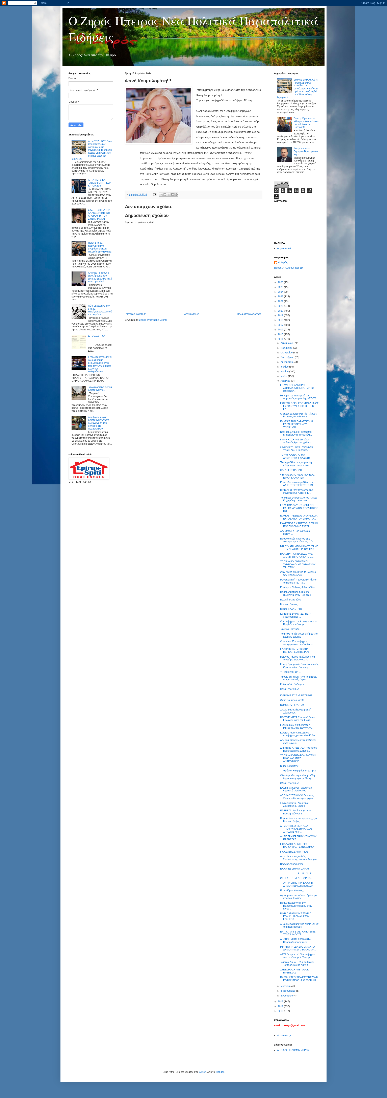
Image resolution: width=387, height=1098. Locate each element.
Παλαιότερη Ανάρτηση (249, 314)
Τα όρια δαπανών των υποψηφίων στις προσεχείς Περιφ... (298, 678)
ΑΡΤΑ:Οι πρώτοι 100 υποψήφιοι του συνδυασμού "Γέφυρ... (297, 956)
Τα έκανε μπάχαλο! (290, 629)
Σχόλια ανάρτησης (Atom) (153, 320)
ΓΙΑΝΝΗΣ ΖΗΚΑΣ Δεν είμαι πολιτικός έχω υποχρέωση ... (297, 441)
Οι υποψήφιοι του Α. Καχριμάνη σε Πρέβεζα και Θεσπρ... (298, 623)
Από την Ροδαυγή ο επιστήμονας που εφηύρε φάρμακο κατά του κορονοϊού (100, 277)
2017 (281, 325)
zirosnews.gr (284, 1035)
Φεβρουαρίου (288, 990)
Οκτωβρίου (287, 352)
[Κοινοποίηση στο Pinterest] (176, 195)
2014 (281, 339)
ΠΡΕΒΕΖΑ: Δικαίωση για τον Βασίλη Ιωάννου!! (295, 812)
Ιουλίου (285, 366)
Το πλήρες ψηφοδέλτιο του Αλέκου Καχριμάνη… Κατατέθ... (298, 499)
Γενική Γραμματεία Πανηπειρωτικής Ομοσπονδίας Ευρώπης (299, 665)
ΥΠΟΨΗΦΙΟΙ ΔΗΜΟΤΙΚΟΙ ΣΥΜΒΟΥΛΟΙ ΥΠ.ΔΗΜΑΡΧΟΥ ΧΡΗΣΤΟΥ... (297, 564)
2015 (281, 334)
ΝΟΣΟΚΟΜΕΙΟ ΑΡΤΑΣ (292, 705)
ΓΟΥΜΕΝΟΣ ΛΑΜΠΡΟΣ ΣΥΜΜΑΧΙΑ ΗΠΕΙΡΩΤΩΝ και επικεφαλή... (297, 388)
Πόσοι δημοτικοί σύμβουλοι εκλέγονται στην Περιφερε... (296, 593)
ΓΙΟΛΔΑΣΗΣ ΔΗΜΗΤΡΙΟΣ (294, 851)
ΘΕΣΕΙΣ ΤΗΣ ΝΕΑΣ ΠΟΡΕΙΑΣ (296, 878)
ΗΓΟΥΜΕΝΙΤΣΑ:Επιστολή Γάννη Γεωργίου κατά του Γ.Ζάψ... (297, 719)
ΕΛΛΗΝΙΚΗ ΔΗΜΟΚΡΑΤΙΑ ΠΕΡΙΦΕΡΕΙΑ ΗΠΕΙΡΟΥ (294, 650)
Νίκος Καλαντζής (289, 766)
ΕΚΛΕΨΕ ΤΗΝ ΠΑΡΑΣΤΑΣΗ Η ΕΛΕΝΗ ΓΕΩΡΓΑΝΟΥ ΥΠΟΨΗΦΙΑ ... (296, 424)
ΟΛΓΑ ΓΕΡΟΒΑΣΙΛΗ (291, 470)
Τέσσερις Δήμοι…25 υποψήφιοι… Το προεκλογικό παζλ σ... (298, 963)
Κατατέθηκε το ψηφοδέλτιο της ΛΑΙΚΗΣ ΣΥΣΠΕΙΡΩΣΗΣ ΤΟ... (297, 484)
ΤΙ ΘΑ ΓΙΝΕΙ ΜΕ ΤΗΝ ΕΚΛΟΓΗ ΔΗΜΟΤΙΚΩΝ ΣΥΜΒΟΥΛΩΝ (296, 884)
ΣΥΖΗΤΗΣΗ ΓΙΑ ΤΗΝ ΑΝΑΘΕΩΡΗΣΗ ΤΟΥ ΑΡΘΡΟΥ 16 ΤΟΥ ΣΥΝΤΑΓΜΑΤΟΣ (99, 214)
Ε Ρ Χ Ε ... (297, 873)
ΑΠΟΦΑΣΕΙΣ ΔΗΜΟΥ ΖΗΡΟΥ (293, 1050)
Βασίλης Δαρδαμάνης (291, 864)
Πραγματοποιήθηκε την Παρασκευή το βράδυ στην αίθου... (296, 905)
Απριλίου (286, 380)
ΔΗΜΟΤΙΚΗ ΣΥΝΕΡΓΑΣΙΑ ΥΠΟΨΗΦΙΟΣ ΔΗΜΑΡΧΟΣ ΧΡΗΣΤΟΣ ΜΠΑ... (296, 829)
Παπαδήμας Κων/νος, (292, 890)
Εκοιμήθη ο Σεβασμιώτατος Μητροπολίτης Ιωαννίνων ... (296, 726)
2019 (281, 315)
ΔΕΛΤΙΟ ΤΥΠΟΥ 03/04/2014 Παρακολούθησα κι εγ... (295, 940)
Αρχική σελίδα (191, 314)
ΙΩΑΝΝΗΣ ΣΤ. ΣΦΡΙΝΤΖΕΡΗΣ (296, 695)
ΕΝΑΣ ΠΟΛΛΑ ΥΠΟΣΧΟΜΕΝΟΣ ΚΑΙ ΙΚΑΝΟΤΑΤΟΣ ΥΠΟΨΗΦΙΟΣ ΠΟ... (299, 508)
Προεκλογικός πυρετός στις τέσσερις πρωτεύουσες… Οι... (297, 540)
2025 (281, 287)
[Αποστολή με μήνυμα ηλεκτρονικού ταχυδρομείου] (161, 195)
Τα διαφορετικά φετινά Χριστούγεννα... (100, 388)
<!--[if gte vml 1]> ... (290, 672)
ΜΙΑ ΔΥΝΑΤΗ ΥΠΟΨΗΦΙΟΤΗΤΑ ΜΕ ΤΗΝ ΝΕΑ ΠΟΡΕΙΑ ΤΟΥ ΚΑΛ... (299, 548)
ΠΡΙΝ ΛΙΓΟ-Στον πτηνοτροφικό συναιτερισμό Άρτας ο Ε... (296, 491)
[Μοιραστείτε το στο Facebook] (173, 195)
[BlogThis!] (165, 195)
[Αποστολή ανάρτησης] (154, 194)
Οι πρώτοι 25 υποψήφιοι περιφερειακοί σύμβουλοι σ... (297, 643)
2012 (281, 1006)
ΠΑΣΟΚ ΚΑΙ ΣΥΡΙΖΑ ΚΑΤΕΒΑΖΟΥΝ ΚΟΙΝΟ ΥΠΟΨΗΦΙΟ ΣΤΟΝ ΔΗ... (299, 979)
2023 (281, 296)
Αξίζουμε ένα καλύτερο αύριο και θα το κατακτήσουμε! (299, 925)
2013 (281, 1001)
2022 (281, 301)
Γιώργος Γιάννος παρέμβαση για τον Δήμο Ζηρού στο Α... (297, 658)
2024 (281, 291)
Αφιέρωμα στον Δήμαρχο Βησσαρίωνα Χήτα (306, 151)
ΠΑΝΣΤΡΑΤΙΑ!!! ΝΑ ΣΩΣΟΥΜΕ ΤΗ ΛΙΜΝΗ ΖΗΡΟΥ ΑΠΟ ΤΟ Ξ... (298, 555)
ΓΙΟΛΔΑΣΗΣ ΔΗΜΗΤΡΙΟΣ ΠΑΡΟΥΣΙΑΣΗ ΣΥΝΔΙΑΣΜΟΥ (297, 845)
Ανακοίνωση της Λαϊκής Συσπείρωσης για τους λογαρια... (299, 858)
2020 (281, 310)
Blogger (219, 1072)
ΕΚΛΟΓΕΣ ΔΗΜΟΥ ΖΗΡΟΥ (294, 868)
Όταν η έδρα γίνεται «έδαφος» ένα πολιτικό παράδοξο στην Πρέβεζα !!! (306, 123)
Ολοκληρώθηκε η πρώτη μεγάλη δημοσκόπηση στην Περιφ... (297, 777)
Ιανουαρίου (287, 995)
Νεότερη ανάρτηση (136, 314)
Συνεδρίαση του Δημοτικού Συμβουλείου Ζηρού (294, 804)
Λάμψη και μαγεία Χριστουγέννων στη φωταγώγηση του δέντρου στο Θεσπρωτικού (98, 423)
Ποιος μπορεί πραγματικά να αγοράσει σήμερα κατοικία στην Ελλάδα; (100, 247)
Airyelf (202, 1072)
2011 (281, 1011)
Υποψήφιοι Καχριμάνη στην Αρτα (298, 770)
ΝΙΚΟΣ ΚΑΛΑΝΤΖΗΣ (291, 609)
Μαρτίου (285, 986)
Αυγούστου (287, 362)
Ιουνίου (285, 371)
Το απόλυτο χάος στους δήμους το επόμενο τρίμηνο (299, 635)
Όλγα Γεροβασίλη (289, 689)
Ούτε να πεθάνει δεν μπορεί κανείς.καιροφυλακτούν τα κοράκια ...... (100, 310)
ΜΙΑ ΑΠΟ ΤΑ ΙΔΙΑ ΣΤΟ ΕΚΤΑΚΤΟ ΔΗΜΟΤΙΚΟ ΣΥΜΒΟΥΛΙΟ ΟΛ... (298, 948)
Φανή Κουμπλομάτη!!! (292, 700)
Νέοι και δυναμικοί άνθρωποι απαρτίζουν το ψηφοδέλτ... (296, 433)
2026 (281, 282)
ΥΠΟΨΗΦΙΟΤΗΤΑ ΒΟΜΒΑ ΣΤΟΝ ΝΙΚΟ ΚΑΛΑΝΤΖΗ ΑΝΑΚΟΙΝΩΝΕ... (298, 758)
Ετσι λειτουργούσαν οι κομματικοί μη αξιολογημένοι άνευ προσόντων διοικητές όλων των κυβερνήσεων (100, 364)
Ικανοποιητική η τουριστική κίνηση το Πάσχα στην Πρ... (298, 581)
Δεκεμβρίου (287, 343)
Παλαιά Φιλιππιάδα (290, 599)
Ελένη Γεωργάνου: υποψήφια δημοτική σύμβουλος (296, 789)
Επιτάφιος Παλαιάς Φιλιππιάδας (297, 587)
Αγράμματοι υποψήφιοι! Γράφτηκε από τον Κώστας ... (298, 897)
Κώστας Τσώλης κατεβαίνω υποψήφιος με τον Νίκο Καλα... (298, 734)
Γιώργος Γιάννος (289, 604)
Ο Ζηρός (282, 262)
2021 (281, 306)
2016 (281, 329)
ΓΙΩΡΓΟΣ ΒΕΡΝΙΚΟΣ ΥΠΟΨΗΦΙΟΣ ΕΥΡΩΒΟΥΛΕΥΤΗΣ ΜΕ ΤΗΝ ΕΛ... (299, 406)
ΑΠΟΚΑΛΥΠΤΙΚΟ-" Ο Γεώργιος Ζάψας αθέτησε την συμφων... (297, 797)
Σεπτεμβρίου (288, 357)
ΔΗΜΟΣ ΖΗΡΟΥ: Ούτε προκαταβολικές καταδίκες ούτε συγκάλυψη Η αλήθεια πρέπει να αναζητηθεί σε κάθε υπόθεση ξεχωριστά (92, 150)
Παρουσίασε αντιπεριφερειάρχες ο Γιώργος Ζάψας (298, 819)
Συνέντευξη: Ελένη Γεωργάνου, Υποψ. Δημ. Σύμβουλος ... (296, 448)
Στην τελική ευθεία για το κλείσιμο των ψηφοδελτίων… (298, 573)
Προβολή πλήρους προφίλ (288, 267)
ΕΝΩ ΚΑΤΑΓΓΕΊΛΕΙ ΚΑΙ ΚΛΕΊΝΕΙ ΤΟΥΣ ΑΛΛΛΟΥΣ (298, 933)
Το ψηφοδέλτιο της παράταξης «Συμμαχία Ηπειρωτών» (296, 464)
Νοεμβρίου (287, 348)
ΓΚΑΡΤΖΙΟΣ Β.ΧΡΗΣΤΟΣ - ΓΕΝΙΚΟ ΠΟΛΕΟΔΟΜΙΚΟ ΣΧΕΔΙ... (299, 525)
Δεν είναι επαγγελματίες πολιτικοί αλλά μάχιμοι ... (298, 741)
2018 (281, 320)
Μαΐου (284, 376)
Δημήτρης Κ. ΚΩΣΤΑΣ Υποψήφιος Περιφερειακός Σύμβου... (298, 749)
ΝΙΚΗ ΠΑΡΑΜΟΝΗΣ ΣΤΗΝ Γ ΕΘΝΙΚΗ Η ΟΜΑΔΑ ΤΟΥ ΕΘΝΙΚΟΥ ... (295, 916)
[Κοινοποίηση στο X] (169, 195)
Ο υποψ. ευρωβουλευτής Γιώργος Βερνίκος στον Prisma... (298, 415)
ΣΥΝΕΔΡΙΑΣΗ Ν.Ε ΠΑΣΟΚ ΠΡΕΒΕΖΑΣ (294, 971)
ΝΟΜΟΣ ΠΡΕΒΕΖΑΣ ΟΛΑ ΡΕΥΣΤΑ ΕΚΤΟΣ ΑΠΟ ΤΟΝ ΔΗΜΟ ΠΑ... (298, 517)
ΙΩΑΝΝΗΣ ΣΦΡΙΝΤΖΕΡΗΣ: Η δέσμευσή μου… (295, 615)
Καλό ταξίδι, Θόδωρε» (292, 684)
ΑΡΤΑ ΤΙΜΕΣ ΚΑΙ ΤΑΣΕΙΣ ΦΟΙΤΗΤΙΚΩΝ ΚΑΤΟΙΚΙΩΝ (99, 183)
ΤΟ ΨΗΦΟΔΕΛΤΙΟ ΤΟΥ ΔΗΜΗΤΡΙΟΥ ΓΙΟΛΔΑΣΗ (295, 456)
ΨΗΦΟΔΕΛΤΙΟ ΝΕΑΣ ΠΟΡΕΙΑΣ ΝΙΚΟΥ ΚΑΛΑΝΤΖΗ (297, 476)
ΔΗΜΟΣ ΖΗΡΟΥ (97, 335)
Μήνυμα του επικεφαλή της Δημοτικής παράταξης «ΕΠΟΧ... (299, 397)
